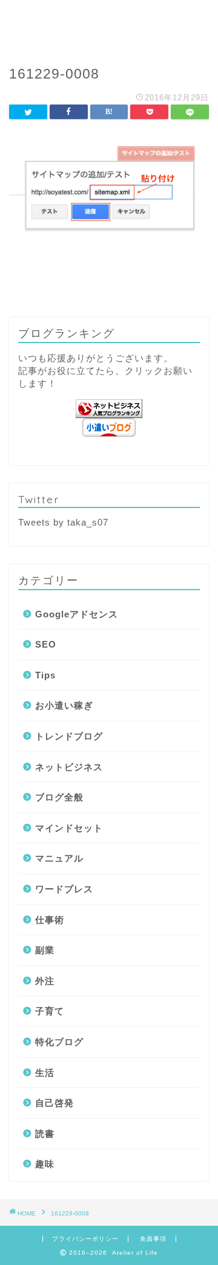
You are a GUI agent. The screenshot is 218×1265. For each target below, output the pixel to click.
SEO (45, 644)
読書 (44, 1133)
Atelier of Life (109, 24)
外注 (44, 981)
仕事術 (49, 920)
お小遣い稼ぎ (64, 705)
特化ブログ (59, 1042)
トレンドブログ (69, 736)
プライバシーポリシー (85, 1238)
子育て (49, 1011)
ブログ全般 (59, 797)
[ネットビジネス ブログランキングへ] (109, 408)
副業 (44, 950)
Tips (45, 675)
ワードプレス (64, 889)
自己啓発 (54, 1103)
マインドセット (69, 828)
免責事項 (153, 1238)
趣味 (44, 1164)
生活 (44, 1072)
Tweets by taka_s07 (63, 522)
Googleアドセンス (76, 614)
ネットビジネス (69, 767)
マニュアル (59, 858)
